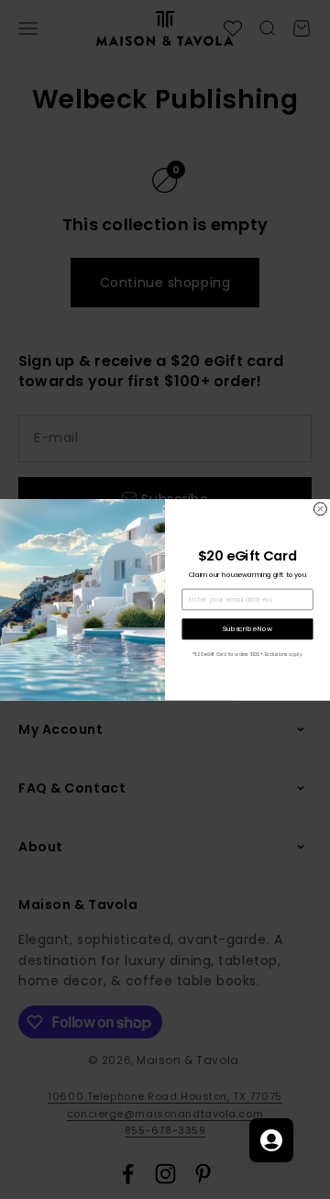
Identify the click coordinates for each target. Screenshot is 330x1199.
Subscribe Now (247, 629)
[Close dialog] (320, 508)
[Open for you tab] (271, 1140)
